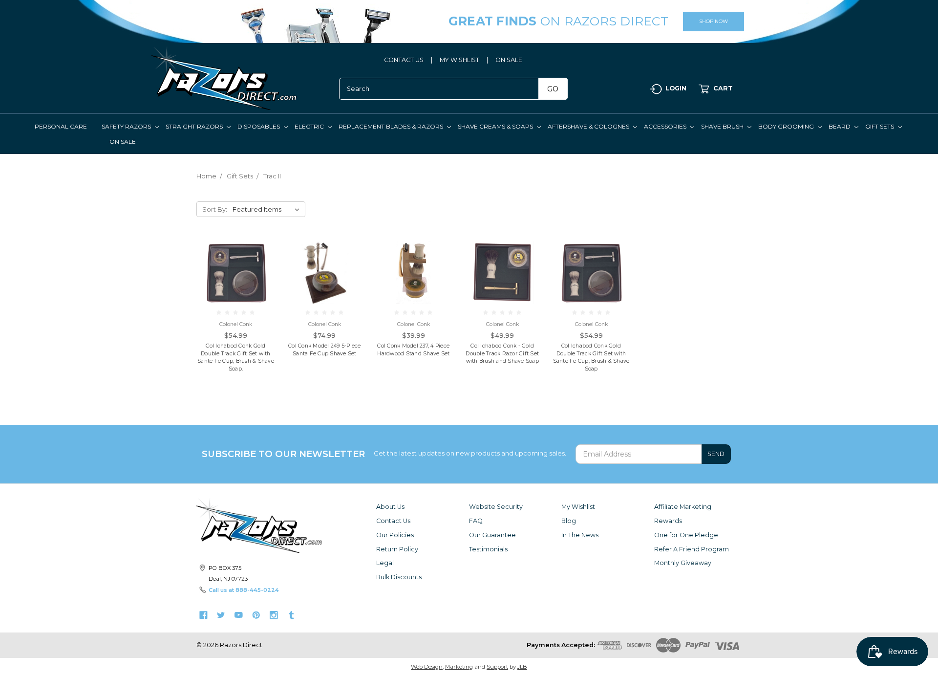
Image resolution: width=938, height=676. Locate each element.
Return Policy (397, 549)
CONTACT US (404, 60)
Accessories (666, 126)
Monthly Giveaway (682, 563)
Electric (310, 126)
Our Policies (395, 535)
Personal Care (61, 126)
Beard (840, 126)
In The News (579, 535)
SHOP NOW (713, 21)
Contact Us (393, 520)
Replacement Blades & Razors (392, 126)
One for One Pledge (686, 535)
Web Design (427, 666)
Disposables (259, 126)
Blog (568, 520)
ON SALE (508, 60)
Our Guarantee (492, 535)
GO (552, 89)
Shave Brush (723, 126)
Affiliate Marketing (682, 506)
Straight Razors (195, 126)
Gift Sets (880, 126)
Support (497, 666)
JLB (522, 666)
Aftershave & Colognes (589, 126)
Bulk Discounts (399, 577)
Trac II (272, 176)
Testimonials (488, 549)
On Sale (122, 141)
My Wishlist (578, 506)
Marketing (459, 666)
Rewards (668, 520)
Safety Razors (127, 126)
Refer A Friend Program (691, 549)
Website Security (496, 506)
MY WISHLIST (459, 60)
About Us (390, 506)
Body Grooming (786, 126)
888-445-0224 (257, 590)
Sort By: (214, 209)
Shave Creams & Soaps (496, 126)
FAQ (476, 520)
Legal (385, 563)
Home (206, 176)
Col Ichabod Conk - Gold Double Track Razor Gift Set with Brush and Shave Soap (502, 354)
